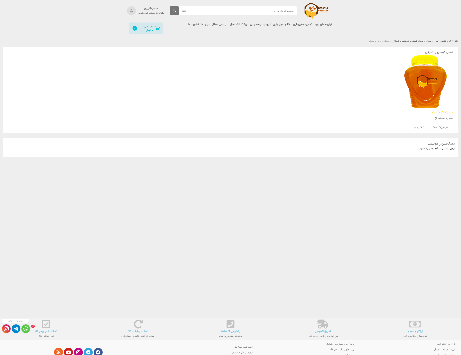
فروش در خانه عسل (445, 349)
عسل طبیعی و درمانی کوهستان (408, 41)
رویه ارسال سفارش (242, 352)
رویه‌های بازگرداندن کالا (342, 349)
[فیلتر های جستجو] (184, 10)
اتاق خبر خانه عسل (445, 343)
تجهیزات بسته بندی (260, 24)
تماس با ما (193, 24)
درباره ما (206, 24)
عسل (428, 41)
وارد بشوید (424, 149)
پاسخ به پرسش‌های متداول (340, 343)
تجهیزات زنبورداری (302, 24)
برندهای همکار (219, 24)
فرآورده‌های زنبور (323, 24)
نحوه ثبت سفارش (243, 346)
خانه (456, 41)
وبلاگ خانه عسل (238, 24)
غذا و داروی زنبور (281, 24)
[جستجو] (174, 10)
